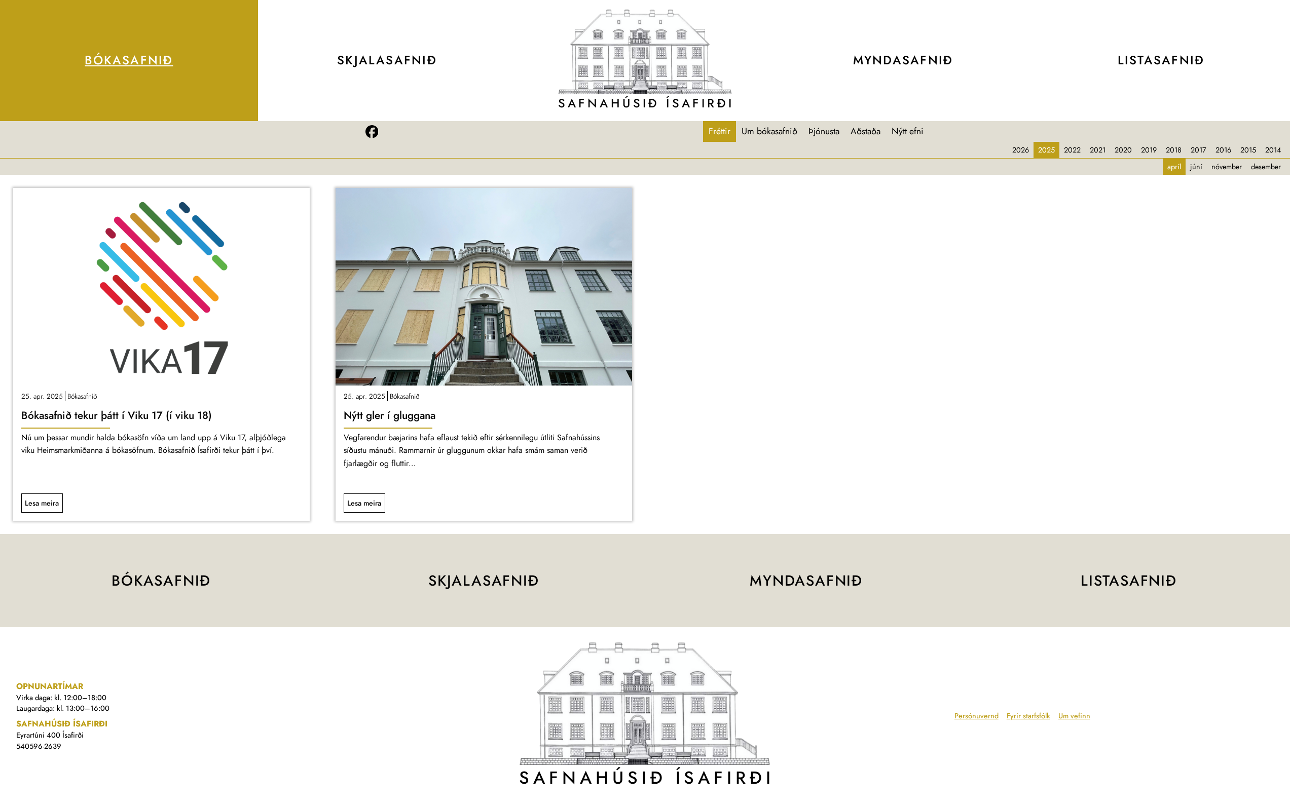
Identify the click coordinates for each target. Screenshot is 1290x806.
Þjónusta (823, 131)
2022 (1072, 150)
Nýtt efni (908, 131)
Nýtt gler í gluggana (389, 415)
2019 (1149, 150)
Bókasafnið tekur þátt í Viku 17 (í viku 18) (116, 415)
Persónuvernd (976, 716)
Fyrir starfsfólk (1028, 716)
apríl (1174, 167)
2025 (1046, 150)
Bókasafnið (82, 396)
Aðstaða (865, 131)
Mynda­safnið (903, 60)
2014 (1273, 150)
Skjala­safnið (387, 60)
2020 (1123, 150)
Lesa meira (42, 503)
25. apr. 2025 (42, 396)
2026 (1020, 150)
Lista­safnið (1161, 60)
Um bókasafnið (769, 131)
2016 (1223, 150)
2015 (1248, 150)
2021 (1097, 150)
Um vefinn (1074, 716)
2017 (1198, 150)
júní (1196, 167)
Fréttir (719, 131)
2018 (1174, 150)
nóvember (1226, 167)
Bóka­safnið (129, 60)
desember (1266, 167)
